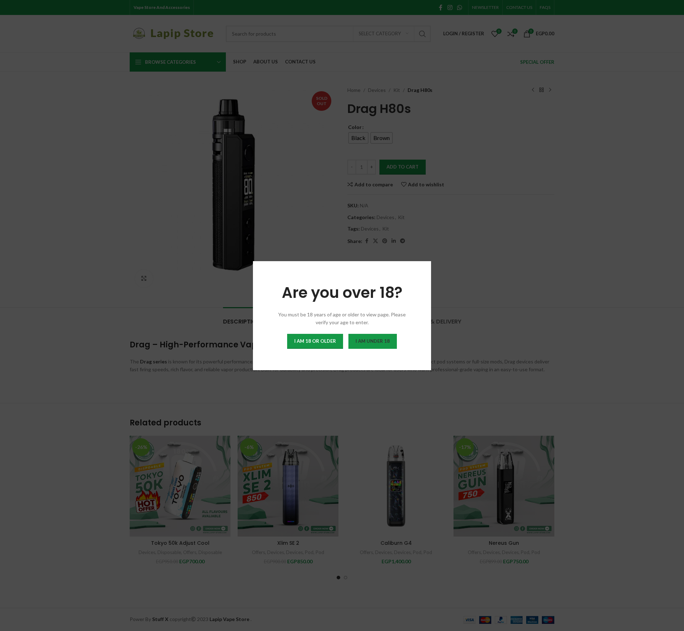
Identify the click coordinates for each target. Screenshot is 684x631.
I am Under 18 (373, 340)
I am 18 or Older (315, 340)
